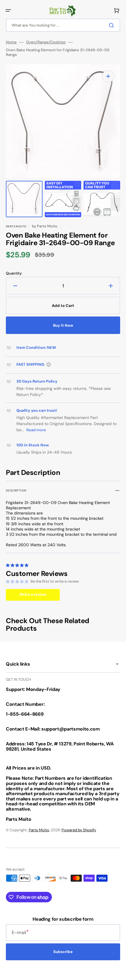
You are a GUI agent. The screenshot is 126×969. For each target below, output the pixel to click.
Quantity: (14, 273)
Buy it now (63, 325)
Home (11, 42)
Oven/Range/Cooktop (46, 42)
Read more (36, 429)
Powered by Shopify (79, 829)
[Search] (112, 25)
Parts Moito (39, 829)
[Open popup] (49, 364)
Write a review (33, 594)
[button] (8, 10)
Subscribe (63, 951)
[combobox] (63, 25)
